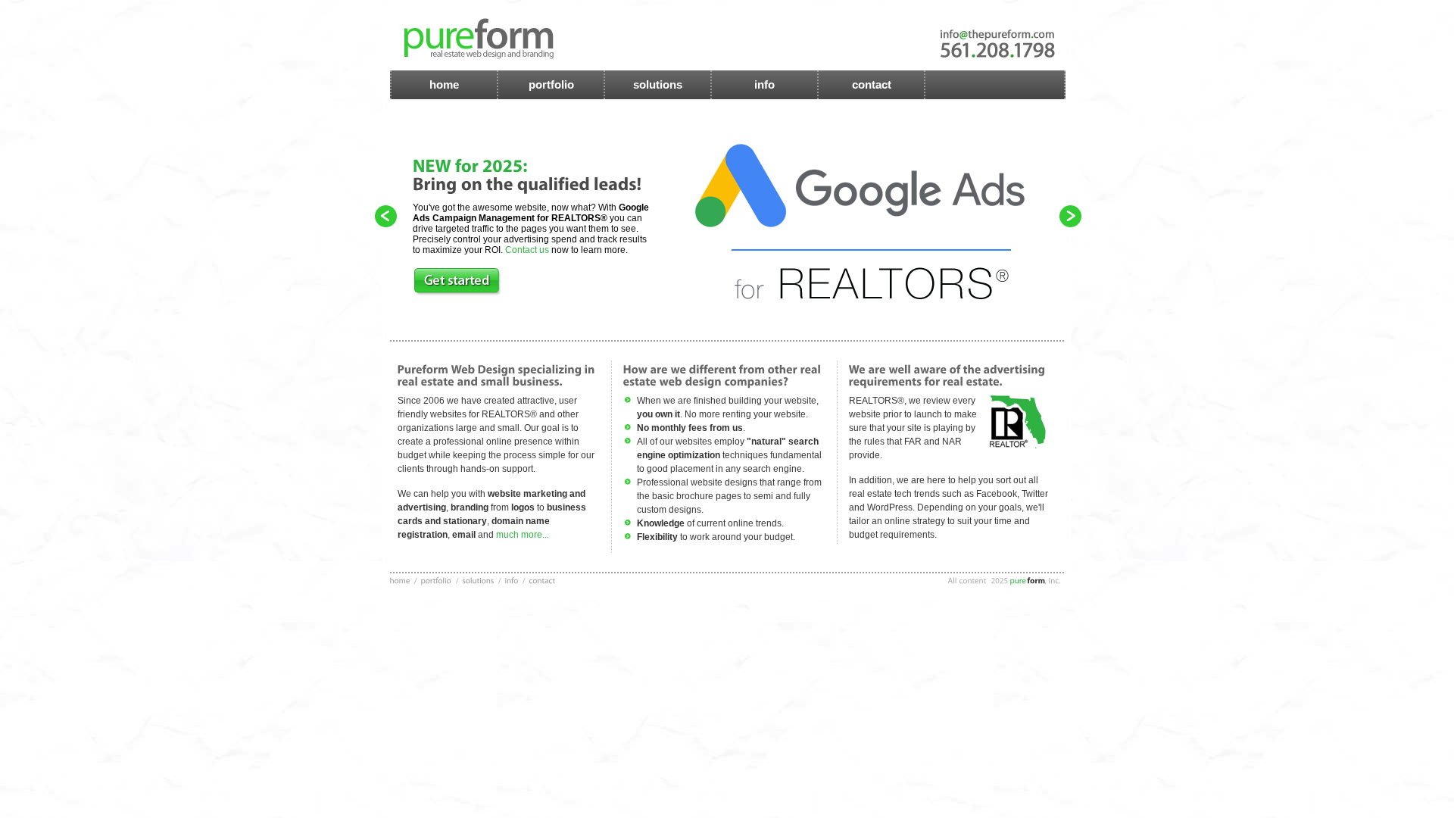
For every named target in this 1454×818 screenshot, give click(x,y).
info (764, 84)
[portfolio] (436, 580)
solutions (657, 84)
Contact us (527, 250)
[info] (513, 580)
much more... (521, 534)
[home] (400, 580)
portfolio (551, 84)
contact (871, 84)
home (444, 84)
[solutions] (479, 580)
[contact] (542, 580)
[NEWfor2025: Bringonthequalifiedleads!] (527, 174)
